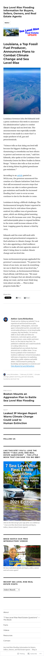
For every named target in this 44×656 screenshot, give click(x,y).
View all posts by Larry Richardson (22, 366)
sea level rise (14, 379)
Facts (5, 625)
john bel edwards (27, 377)
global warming (15, 377)
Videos (6, 630)
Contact (6, 641)
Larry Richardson (12, 374)
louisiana (6, 379)
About (6, 612)
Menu (7, 23)
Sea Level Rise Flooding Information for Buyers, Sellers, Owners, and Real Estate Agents (19, 12)
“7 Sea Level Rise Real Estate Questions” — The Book (21, 619)
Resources (7, 635)
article (20, 175)
